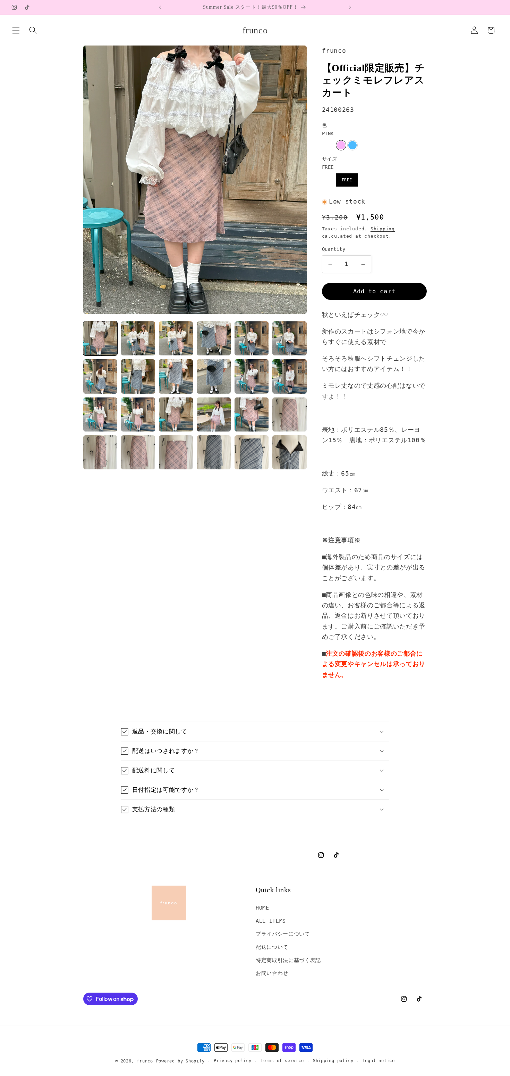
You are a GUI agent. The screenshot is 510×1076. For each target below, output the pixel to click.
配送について (272, 947)
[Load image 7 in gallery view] (100, 376)
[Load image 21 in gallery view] (176, 452)
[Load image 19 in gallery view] (100, 452)
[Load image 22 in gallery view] (214, 452)
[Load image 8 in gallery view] (138, 376)
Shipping (383, 228)
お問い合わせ (272, 973)
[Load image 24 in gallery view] (289, 452)
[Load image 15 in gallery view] (176, 414)
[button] (16, 30)
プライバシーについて (283, 934)
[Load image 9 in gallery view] (176, 376)
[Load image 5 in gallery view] (252, 338)
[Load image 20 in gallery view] (138, 452)
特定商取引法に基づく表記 (288, 960)
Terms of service (282, 1060)
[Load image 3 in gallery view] (176, 338)
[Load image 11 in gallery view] (252, 376)
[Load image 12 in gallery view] (289, 376)
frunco (145, 1061)
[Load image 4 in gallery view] (214, 338)
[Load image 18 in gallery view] (289, 414)
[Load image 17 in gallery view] (252, 414)
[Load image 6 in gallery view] (289, 338)
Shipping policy (333, 1060)
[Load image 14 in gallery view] (138, 414)
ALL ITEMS (271, 921)
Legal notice (379, 1060)
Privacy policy (233, 1060)
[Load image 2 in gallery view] (138, 338)
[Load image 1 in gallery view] (100, 338)
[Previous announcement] (160, 7)
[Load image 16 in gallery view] (214, 414)
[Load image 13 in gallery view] (100, 414)
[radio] (341, 145)
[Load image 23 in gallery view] (252, 452)
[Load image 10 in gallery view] (214, 376)
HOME (262, 908)
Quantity (334, 249)
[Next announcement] (350, 7)
